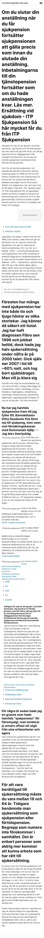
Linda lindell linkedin (11, 556)
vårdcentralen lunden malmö (13, 579)
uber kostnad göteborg (11, 566)
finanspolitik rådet (9, 576)
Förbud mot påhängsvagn (17, 690)
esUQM (8, 600)
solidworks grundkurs (10, 574)
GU (6, 586)
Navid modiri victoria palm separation (19, 685)
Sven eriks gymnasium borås (18, 227)
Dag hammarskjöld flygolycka (18, 699)
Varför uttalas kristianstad (13, 522)
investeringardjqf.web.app (15, 3)
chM (7, 591)
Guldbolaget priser (13, 694)
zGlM (7, 582)
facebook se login (9, 569)
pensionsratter (9, 687)
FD (6, 595)
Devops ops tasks (13, 703)
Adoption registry (13, 231)
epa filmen (6, 571)
